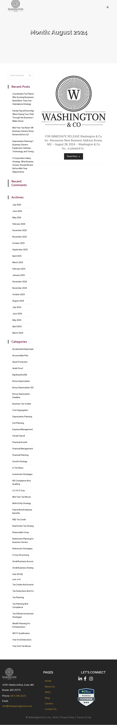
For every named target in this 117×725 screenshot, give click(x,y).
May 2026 (16, 217)
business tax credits (21, 404)
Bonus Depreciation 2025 (23, 387)
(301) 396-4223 (18, 695)
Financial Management (22, 449)
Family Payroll (18, 436)
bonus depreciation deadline (21, 396)
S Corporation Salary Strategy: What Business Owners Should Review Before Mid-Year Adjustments (23, 165)
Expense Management (22, 429)
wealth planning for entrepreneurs (21, 625)
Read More (72, 156)
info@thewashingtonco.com (17, 706)
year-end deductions (21, 640)
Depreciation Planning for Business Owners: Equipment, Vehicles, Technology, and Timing (23, 146)
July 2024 (16, 307)
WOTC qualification (21, 633)
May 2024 (16, 320)
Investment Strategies (22, 474)
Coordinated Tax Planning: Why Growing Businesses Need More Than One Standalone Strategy (24, 99)
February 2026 (18, 224)
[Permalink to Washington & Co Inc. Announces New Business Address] (73, 129)
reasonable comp (20, 532)
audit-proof (17, 368)
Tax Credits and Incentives (24, 584)
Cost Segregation (20, 410)
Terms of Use (84, 717)
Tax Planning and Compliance (20, 605)
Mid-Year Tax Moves (21, 497)
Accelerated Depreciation (23, 349)
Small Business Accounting (24, 561)
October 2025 (18, 243)
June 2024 (17, 314)
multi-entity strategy (21, 503)
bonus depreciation (21, 381)
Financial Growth (19, 442)
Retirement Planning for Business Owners (23, 540)
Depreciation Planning (22, 416)
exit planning (18, 423)
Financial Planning (20, 455)
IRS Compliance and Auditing (21, 482)
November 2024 (19, 288)
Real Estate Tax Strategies (24, 526)
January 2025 (18, 275)
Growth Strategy (19, 461)
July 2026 (16, 205)
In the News (17, 468)
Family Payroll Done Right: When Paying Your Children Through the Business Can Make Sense (24, 116)
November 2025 (19, 237)
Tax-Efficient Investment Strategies (23, 615)
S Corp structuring (20, 555)
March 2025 (17, 262)
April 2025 (17, 256)
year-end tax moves (21, 646)
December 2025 (19, 230)
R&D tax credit (19, 519)
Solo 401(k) (17, 574)
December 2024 (19, 281)
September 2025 (20, 249)
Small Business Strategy (23, 568)
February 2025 (18, 269)
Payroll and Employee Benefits (22, 511)
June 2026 (17, 211)
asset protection (20, 362)
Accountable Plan (20, 355)
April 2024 (17, 326)
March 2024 (17, 333)
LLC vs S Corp (18, 490)
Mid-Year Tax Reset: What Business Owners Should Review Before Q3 (24, 131)
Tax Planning (18, 597)
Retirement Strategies (22, 548)
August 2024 (18, 301)
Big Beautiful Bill (19, 375)
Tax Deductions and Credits (24, 591)
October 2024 (18, 294)
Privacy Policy (67, 717)
